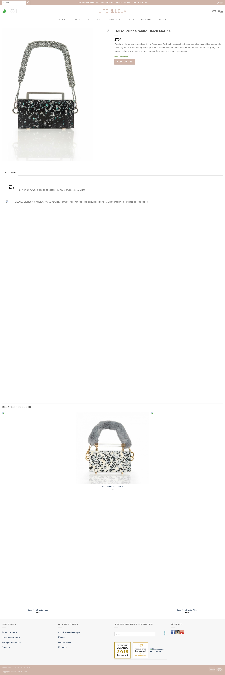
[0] (122, 650)
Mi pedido (62, 647)
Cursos (130, 20)
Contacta (6, 647)
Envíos (61, 637)
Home (29, 667)
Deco (99, 20)
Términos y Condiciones (13, 667)
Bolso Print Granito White (187, 610)
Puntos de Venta (9, 632)
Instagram (146, 20)
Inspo (161, 20)
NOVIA (74, 20)
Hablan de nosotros (11, 637)
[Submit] (28, 3)
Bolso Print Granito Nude (38, 610)
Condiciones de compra (69, 632)
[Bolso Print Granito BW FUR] (112, 448)
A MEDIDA (113, 20)
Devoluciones (64, 642)
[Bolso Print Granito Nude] (38, 509)
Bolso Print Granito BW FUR (112, 487)
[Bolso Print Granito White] (187, 509)
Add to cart (124, 62)
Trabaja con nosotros (11, 642)
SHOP (60, 20)
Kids (88, 20)
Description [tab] (10, 173)
